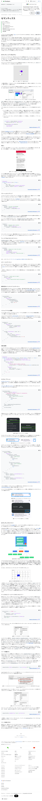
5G (15, 761)
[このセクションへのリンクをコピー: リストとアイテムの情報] (13, 310)
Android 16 (3, 768)
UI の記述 (13, 525)
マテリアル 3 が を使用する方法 (18, 259)
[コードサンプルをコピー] (40, 120)
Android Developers (4, 14)
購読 (16, 795)
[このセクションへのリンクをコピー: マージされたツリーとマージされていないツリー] (24, 594)
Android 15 (3, 770)
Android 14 (3, 771)
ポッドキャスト (3, 762)
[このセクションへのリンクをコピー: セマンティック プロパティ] (17, 54)
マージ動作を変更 (30, 643)
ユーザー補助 (38, 528)
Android (2, 783)
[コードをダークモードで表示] (38, 120)
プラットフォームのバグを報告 (33, 767)
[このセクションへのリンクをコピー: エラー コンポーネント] (13, 262)
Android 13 (3, 773)
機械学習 (16, 754)
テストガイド (24, 728)
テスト (6, 529)
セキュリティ (3, 756)
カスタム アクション (5, 381)
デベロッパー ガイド (18, 768)
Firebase (2, 786)
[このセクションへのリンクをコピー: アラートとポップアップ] (13, 193)
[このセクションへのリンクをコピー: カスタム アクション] (12, 379)
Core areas (9, 4)
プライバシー (17, 759)
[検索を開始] (26, 1)
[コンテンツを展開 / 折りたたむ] (8, 21)
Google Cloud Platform (5, 788)
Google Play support (31, 770)
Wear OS (29, 754)
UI (13, 4)
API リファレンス (17, 770)
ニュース (2, 759)
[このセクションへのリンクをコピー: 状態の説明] (7, 346)
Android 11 (3, 776)
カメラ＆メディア (17, 757)
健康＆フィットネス (18, 756)
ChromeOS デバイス (31, 756)
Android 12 (3, 775)
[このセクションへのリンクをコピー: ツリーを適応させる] (11, 722)
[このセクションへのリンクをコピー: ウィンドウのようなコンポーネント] (18, 238)
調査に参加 (30, 771)
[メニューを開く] (2, 1)
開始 (38, 13)
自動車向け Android (31, 757)
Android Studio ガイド (18, 767)
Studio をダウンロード (18, 771)
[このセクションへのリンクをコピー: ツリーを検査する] (10, 651)
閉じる (32, 13)
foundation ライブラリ (9, 131)
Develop (3, 4)
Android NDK (17, 773)
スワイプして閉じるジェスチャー (7, 385)
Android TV (30, 759)
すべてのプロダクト (4, 789)
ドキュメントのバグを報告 (32, 768)
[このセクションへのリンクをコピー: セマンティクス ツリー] (15, 523)
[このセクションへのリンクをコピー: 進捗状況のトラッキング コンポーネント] (21, 286)
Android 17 (3, 767)
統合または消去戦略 (30, 133)
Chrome (2, 784)
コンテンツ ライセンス (18, 741)
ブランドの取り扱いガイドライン (16, 793)
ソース (2, 757)
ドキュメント (21, 14)
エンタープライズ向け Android (6, 754)
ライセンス (8, 793)
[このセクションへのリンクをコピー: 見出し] (5, 145)
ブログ (2, 761)
